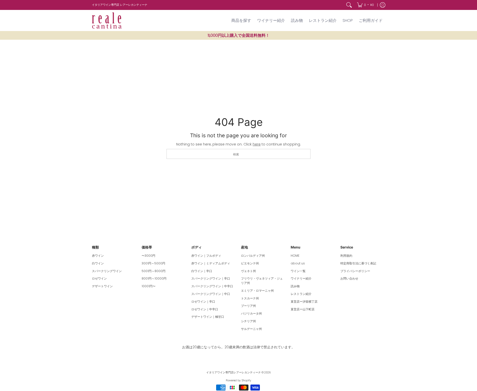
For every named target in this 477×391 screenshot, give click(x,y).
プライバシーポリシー (355, 271)
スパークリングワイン (107, 271)
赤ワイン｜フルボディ (206, 255)
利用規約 (346, 255)
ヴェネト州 (248, 271)
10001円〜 (149, 286)
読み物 (295, 286)
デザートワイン (102, 286)
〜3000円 (148, 255)
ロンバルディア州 (253, 255)
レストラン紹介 (301, 294)
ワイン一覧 (298, 271)
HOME (295, 255)
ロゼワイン (99, 278)
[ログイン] (383, 5)
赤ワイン (98, 255)
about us (298, 263)
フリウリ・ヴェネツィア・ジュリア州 (262, 280)
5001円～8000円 (153, 271)
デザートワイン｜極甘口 (207, 317)
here (257, 144)
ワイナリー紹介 (301, 278)
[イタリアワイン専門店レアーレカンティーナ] (107, 20)
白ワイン (98, 263)
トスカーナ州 (250, 298)
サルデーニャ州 (251, 329)
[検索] (349, 5)
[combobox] (238, 154)
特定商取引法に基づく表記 (358, 263)
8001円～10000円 (154, 278)
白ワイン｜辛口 (201, 271)
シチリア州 (248, 321)
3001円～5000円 (153, 263)
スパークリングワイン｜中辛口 (212, 286)
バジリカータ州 (251, 313)
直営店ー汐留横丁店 (304, 301)
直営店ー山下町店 (303, 309)
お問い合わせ (349, 278)
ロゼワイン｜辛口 (203, 301)
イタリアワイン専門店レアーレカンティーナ (233, 372)
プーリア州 (248, 306)
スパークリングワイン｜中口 (210, 294)
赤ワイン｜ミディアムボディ (210, 263)
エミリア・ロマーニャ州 (257, 290)
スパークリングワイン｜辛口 (210, 278)
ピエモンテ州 (250, 263)
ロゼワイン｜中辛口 (204, 309)
